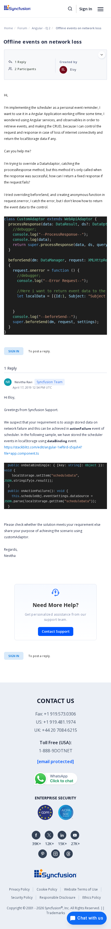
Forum (22, 28)
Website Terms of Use (81, 889)
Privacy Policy (19, 889)
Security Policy (22, 897)
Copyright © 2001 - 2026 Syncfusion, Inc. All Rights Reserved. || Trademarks (56, 910)
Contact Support (56, 631)
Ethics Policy (91, 897)
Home (8, 28)
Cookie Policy (47, 889)
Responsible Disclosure (57, 897)
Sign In (85, 8)
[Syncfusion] (55, 873)
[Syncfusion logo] (23, 8)
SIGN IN (13, 656)
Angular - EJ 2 (41, 28)
